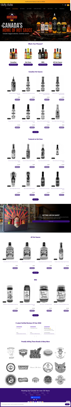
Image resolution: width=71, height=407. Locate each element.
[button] (34, 346)
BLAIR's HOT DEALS (37, 8)
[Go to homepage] (7, 6)
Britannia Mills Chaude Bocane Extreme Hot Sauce (44, 103)
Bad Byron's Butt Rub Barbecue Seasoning (10, 314)
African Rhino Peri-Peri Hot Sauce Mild (45, 271)
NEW (44, 8)
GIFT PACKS (22, 8)
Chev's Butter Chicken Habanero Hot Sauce (58, 131)
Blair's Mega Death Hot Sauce (15, 198)
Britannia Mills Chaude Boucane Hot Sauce (43, 131)
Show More (35, 141)
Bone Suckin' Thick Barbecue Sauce (46, 314)
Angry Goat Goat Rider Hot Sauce (44, 170)
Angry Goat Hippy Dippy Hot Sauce (29, 170)
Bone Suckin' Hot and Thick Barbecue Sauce (61, 314)
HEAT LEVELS (50, 8)
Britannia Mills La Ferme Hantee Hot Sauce (28, 131)
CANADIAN (8, 8)
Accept (67, 404)
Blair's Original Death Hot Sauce (29, 198)
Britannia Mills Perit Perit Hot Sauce (29, 102)
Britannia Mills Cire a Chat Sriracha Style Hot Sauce (58, 103)
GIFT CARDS (29, 8)
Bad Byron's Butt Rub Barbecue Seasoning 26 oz (27, 315)
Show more (35, 209)
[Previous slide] (2, 30)
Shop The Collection (13, 74)
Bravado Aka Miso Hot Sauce (45, 198)
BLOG (56, 8)
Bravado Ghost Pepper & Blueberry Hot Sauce (57, 199)
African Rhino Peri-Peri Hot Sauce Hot (28, 271)
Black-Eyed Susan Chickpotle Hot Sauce (58, 171)
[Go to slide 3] (36, 49)
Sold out (17, 109)
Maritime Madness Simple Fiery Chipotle (14, 103)
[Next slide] (69, 30)
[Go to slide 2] (35, 49)
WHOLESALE (61, 8)
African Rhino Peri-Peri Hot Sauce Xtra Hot (10, 271)
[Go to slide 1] (34, 49)
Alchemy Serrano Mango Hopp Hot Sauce (14, 171)
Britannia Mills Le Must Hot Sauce (14, 130)
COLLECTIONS (15, 8)
